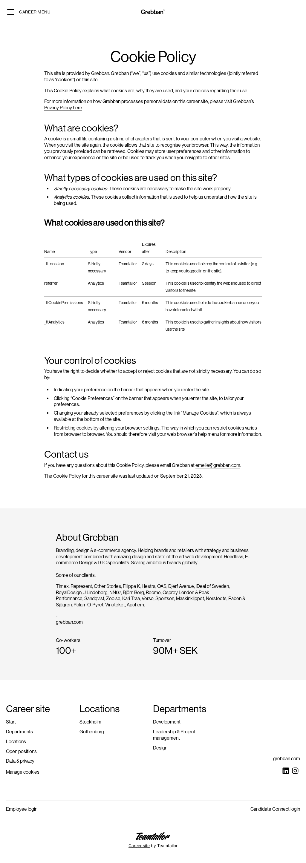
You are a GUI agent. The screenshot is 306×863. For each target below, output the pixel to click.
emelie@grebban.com (217, 465)
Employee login (21, 809)
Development (166, 722)
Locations (16, 741)
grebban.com (69, 622)
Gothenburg (91, 732)
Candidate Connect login (275, 809)
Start (11, 722)
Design (160, 748)
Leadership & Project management (174, 735)
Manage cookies (22, 772)
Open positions (21, 751)
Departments (19, 732)
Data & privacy (20, 761)
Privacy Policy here (63, 108)
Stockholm (90, 722)
